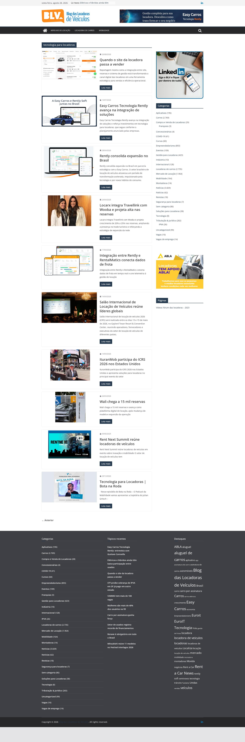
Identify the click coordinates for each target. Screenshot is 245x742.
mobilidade (179, 657)
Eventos (159, 150)
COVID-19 (160, 136)
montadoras (180, 661)
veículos (186, 688)
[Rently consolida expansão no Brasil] (69, 161)
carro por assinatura (191, 591)
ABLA (178, 547)
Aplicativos (161, 113)
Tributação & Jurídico (166, 220)
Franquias (163, 126)
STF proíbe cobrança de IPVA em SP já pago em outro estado (121, 586)
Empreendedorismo (165, 145)
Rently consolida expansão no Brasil (124, 157)
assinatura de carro (182, 564)
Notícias (160, 187)
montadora (188, 657)
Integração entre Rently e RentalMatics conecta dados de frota (122, 259)
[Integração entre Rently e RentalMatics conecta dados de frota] (69, 261)
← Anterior (48, 520)
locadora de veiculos (188, 638)
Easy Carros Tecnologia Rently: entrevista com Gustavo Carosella (118, 550)
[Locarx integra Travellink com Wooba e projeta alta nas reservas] (69, 210)
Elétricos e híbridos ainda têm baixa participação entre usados (122, 564)
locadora (186, 633)
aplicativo (190, 560)
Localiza (187, 648)
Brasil (199, 585)
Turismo (185, 683)
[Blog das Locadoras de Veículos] (45, 30)
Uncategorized (163, 230)
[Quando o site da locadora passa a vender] (69, 64)
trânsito (178, 682)
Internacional (162, 164)
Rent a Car (188, 667)
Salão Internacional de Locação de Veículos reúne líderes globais (121, 306)
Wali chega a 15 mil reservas (122, 401)
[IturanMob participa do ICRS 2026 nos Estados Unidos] (69, 365)
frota (195, 628)
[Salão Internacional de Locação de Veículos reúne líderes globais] (69, 307)
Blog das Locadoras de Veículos (188, 577)
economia (191, 609)
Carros (159, 117)
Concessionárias (164, 131)
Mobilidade (104, 30)
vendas (177, 688)
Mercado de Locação (60, 30)
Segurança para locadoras (168, 201)
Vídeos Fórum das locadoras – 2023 (172, 307)
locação (197, 648)
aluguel (186, 547)
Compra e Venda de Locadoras (170, 122)
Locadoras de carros (84, 30)
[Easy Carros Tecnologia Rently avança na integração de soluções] (69, 111)
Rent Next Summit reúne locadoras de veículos (120, 441)
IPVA (161, 224)
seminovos (184, 678)
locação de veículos (182, 653)
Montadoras (162, 183)
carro (176, 591)
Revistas (160, 197)
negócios (178, 667)
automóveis (186, 570)
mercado (195, 653)
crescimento (180, 602)
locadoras (180, 643)
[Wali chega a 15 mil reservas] (69, 407)
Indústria (160, 159)
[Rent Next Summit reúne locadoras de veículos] (69, 444)
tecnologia (195, 678)
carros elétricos (190, 596)
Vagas (159, 234)
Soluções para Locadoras (168, 211)
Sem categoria (163, 206)
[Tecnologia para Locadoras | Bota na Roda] (69, 487)
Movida (191, 661)
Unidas (193, 682)
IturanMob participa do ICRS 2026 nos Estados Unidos (122, 361)
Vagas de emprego (165, 239)
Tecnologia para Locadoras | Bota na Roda (123, 483)
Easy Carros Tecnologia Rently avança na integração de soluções (124, 110)
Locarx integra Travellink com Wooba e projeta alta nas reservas (123, 209)
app (197, 560)
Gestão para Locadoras (167, 155)
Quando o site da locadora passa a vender (121, 62)
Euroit (196, 615)
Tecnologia (161, 216)
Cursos (159, 141)
